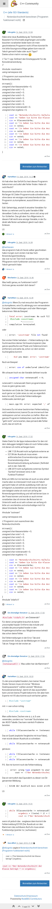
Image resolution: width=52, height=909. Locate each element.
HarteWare (12, 177)
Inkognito (12, 32)
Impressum (32, 896)
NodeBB (25, 899)
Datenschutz (20, 896)
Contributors (36, 899)
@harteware (8, 247)
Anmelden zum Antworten (35, 166)
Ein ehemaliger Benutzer (18, 613)
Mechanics (12, 278)
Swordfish (12, 843)
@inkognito (7, 302)
